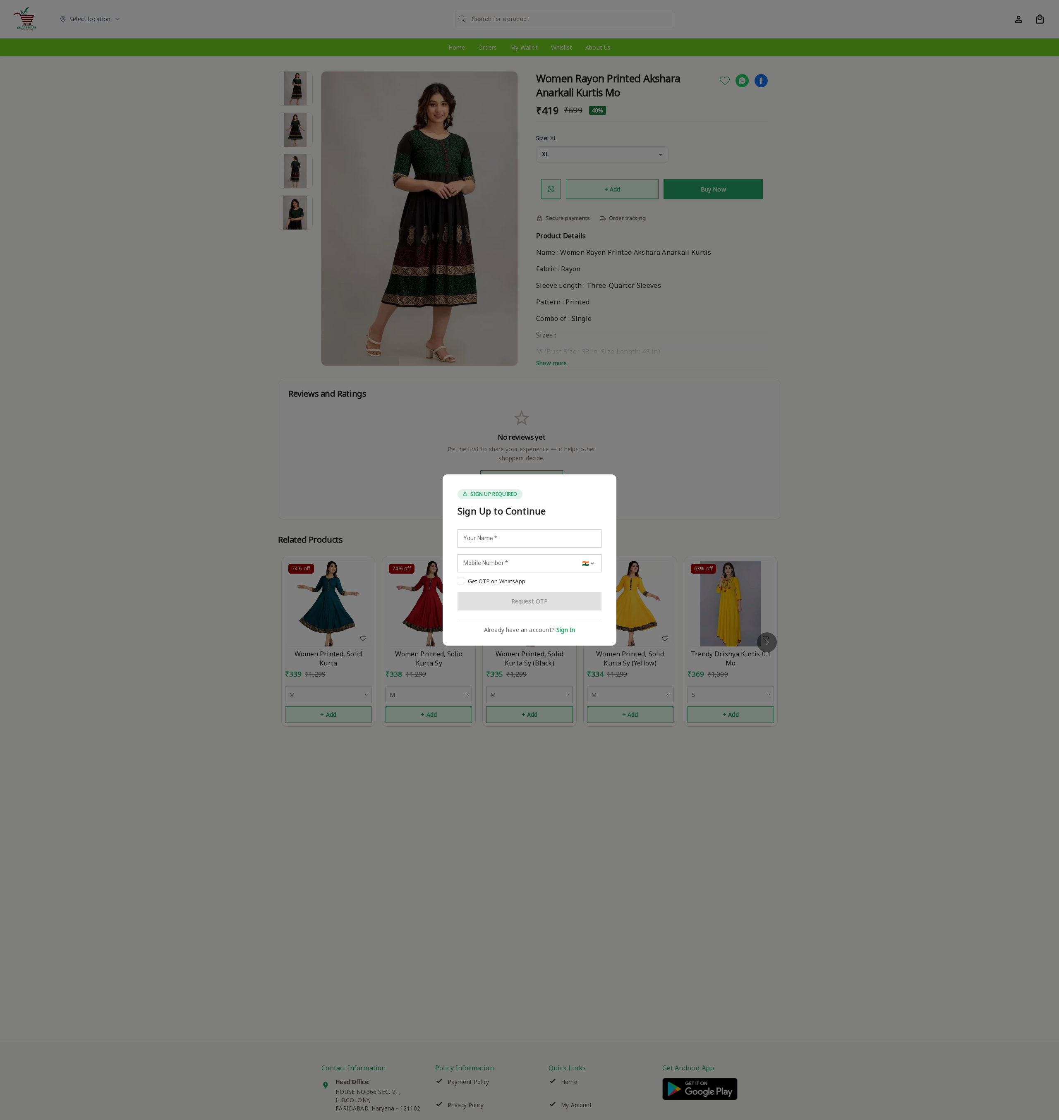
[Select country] (589, 563)
